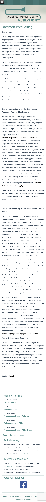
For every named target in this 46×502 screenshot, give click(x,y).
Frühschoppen (10, 402)
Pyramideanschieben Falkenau (16, 416)
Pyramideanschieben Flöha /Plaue (18, 430)
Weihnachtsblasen (11, 409)
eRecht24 (11, 376)
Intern (28, 500)
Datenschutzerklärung (17, 27)
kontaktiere (8, 467)
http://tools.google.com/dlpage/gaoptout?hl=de (20, 334)
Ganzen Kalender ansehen (13, 435)
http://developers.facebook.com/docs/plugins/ (19, 138)
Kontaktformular (30, 454)
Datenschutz (20, 500)
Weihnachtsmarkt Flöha (13, 423)
